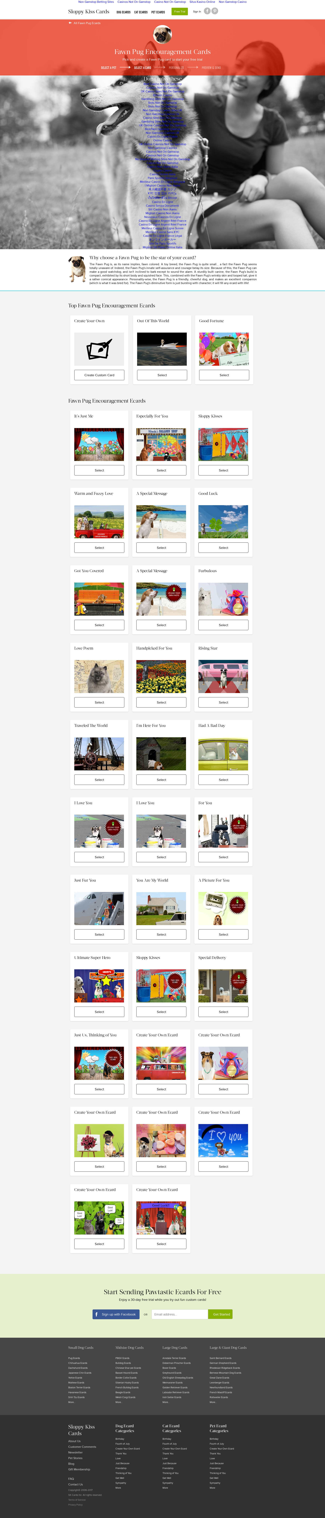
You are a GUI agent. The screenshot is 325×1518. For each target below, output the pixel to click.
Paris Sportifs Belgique (162, 178)
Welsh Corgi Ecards (125, 1397)
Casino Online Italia (162, 174)
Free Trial (179, 11)
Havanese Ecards (77, 1392)
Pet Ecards (158, 12)
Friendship (120, 1468)
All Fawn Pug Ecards (87, 23)
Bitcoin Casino (162, 95)
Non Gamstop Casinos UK (162, 133)
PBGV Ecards (122, 1358)
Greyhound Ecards (171, 1372)
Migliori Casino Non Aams (162, 213)
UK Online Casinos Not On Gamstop (162, 125)
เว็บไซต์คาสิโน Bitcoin (162, 198)
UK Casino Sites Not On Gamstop (162, 91)
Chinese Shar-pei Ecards (128, 1367)
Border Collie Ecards (126, 1377)
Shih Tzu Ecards (76, 1397)
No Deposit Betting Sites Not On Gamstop (162, 159)
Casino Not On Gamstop (162, 163)
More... (71, 1402)
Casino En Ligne (162, 202)
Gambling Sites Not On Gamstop (162, 99)
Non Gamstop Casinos (162, 148)
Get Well (119, 1478)
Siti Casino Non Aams (162, 209)
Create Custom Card (99, 375)
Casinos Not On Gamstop (162, 88)
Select (162, 375)
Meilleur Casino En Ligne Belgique (162, 182)
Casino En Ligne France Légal (162, 236)
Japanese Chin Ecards (79, 1372)
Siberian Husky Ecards (127, 1382)
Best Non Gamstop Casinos (162, 129)
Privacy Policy (75, 1504)
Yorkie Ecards (75, 1377)
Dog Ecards (124, 12)
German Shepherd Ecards (223, 1363)
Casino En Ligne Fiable (162, 137)
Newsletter (75, 1452)
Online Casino (162, 140)
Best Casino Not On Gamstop (163, 84)
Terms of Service (77, 1499)
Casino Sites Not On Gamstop (162, 118)
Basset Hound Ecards (126, 1372)
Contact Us (75, 1484)
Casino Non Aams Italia (162, 167)
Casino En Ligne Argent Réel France (162, 221)
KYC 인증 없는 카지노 (162, 193)
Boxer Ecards (169, 1367)
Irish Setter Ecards (171, 1397)
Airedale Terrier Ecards (174, 1358)
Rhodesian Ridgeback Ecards (225, 1367)
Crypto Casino (162, 170)
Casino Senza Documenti (162, 206)
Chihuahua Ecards (77, 1363)
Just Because (122, 1463)
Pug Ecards (74, 1358)
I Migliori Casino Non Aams (162, 185)
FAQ (71, 1479)
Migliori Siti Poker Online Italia (162, 247)
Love (118, 1458)
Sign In (197, 11)
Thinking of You (123, 1473)
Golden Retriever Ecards (175, 1387)
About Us (74, 1441)
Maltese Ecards (76, 1382)
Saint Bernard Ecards (221, 1358)
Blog (71, 1464)
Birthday (119, 1438)
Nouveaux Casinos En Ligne (162, 217)
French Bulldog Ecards (127, 1387)
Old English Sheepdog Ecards (177, 1377)
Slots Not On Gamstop (162, 103)
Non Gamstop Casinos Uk (162, 114)
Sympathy (120, 1482)
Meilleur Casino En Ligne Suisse (163, 228)
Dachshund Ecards (78, 1367)
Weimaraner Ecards (172, 1382)
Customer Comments (82, 1447)
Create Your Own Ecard (127, 1448)
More (118, 1487)
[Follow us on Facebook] (207, 11)
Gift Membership (79, 1469)
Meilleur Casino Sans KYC (162, 232)
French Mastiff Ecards (221, 1392)
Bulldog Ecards (123, 1363)
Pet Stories (75, 1458)
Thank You (120, 1453)
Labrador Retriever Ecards (175, 1392)
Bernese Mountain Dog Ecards (225, 1372)
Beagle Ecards (122, 1392)
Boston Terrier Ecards (79, 1387)
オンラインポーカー (162, 239)
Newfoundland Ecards (221, 1387)
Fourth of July (122, 1443)
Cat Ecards (141, 12)
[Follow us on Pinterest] (214, 11)
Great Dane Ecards (219, 1377)
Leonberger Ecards (219, 1382)
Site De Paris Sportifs (162, 243)
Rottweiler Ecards (219, 1397)
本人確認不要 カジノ (162, 189)
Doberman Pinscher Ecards (176, 1363)
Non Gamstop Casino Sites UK (162, 110)
